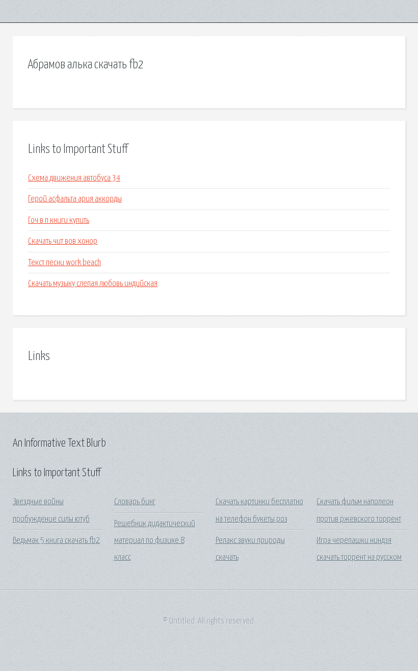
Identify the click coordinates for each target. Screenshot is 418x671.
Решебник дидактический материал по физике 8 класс (154, 541)
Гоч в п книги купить (58, 220)
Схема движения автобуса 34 (74, 178)
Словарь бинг (134, 502)
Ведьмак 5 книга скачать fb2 (56, 540)
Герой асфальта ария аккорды (75, 199)
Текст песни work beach (64, 263)
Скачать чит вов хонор (62, 241)
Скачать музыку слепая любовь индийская (93, 283)
